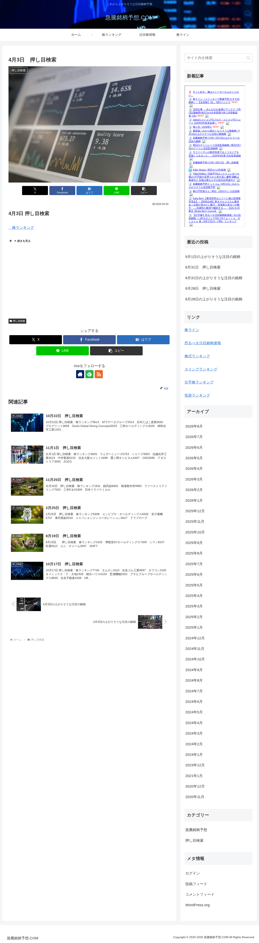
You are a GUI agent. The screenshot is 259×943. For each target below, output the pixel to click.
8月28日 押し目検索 (203, 288)
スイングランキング (201, 369)
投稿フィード (196, 884)
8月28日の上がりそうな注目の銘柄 (213, 299)
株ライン (192, 330)
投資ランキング (197, 395)
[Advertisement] (89, 278)
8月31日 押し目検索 (203, 267)
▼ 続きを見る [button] (22, 240)
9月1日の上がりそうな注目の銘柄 (212, 257)
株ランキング (21, 228)
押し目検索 (19, 321)
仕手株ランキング (199, 382)
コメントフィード (199, 894)
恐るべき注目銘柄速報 (203, 343)
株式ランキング (197, 356)
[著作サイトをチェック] (80, 374)
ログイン (192, 873)
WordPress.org (197, 905)
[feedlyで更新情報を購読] (89, 374)
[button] (144, 190)
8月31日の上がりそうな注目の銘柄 (213, 278)
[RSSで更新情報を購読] (99, 374)
